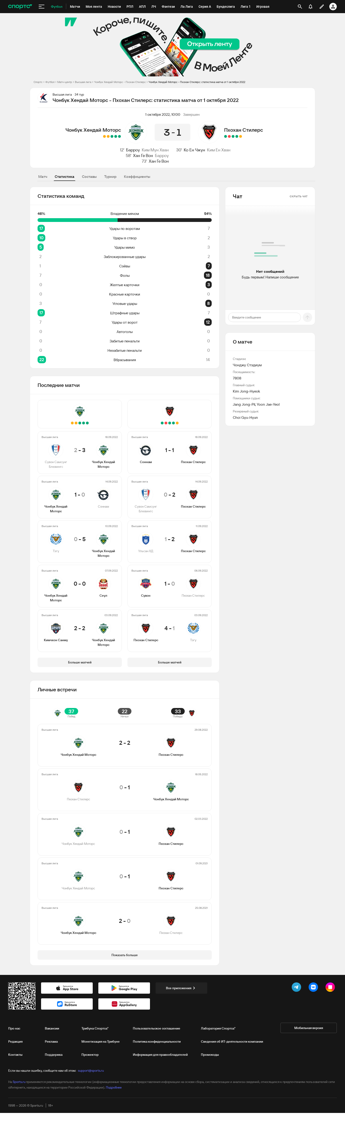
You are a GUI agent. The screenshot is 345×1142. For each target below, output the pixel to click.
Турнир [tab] (110, 176)
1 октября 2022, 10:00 (162, 114)
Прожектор (90, 1054)
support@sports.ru (91, 1070)
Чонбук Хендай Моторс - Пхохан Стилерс (120, 82)
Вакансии (52, 1028)
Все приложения (178, 988)
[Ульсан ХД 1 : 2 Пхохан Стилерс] (233, 136)
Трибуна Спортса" (94, 1028)
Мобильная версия (308, 1028)
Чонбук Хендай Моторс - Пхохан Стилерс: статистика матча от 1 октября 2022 (197, 82)
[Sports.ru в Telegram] (297, 988)
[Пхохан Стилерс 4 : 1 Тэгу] (225, 136)
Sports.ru (19, 1082)
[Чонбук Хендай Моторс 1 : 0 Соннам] (115, 136)
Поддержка (53, 1054)
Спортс (38, 82)
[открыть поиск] (300, 6)
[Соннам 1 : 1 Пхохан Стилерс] (240, 136)
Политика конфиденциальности (157, 1041)
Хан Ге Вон (143, 155)
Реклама (51, 1041)
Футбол (49, 82)
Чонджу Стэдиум (247, 365)
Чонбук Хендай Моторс (93, 130)
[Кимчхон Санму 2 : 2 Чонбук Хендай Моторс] (104, 136)
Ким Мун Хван (155, 150)
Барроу (133, 150)
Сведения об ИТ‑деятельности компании (232, 1041)
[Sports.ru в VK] (314, 988)
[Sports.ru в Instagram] (331, 988)
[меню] (41, 6)
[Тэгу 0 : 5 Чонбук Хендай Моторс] (112, 136)
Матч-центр (64, 82)
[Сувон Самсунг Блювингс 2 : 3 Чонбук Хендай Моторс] (119, 136)
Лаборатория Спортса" (218, 1028)
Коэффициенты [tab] (137, 176)
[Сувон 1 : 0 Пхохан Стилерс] (229, 136)
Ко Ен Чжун (194, 150)
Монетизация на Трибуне (100, 1041)
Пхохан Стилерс (243, 130)
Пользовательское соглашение (156, 1028)
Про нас (14, 1028)
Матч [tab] (42, 176)
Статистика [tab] (64, 176)
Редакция (15, 1041)
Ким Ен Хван (218, 150)
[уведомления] (310, 6)
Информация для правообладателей (160, 1054)
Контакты (15, 1054)
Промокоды (210, 1054)
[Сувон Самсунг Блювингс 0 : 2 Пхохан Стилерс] (236, 136)
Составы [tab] (89, 176)
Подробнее (114, 1087)
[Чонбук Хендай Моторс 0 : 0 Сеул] (108, 136)
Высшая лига (83, 82)
